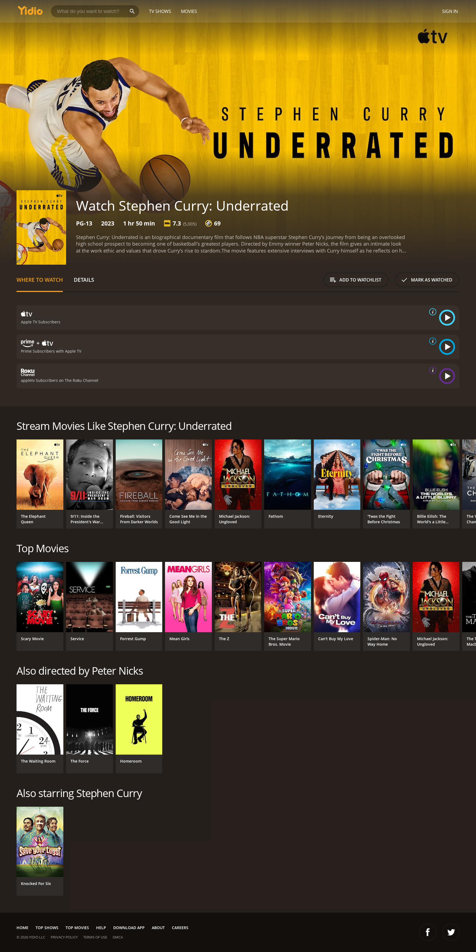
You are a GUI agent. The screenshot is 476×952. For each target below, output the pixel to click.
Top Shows (47, 927)
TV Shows (160, 11)
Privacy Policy (64, 937)
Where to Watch (40, 279)
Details (84, 279)
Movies (189, 11)
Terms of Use (95, 937)
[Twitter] (450, 932)
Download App (129, 927)
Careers (180, 927)
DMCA (118, 937)
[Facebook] (427, 932)
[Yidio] (30, 12)
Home (22, 927)
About (158, 927)
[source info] (431, 311)
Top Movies (77, 927)
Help (101, 927)
